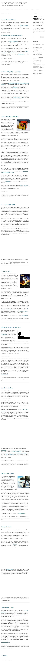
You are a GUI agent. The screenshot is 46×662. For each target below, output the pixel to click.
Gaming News (15, 61)
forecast (5, 598)
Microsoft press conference (21, 453)
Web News (23, 106)
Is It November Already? (37, 54)
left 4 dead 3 (24, 464)
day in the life (3, 646)
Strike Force (10, 477)
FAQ (12, 8)
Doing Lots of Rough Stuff (38, 73)
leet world (11, 379)
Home (2, 8)
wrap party (8, 263)
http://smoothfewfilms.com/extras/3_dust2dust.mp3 (11, 35)
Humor (17, 106)
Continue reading (25, 315)
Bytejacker (15, 87)
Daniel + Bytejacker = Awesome (11, 72)
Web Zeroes (26, 8)
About (7, 8)
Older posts (4, 655)
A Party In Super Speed (8, 204)
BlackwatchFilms (9, 569)
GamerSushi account (17, 451)
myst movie (19, 62)
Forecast (15, 544)
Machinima (25, 195)
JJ (9, 347)
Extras (11, 61)
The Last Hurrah (6, 271)
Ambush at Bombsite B (24, 25)
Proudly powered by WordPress (6, 659)
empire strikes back (7, 517)
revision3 (15, 379)
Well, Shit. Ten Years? (37, 44)
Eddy (9, 64)
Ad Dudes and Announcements (11, 327)
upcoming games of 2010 (18, 97)
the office (23, 598)
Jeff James (7, 507)
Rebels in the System (7, 473)
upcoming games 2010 (20, 107)
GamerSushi (8, 181)
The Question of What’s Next (10, 116)
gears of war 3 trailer (19, 195)
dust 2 (9, 62)
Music (37, 8)
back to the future (24, 318)
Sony (7, 454)
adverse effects (6, 379)
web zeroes (23, 62)
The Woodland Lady (7, 607)
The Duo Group (22, 186)
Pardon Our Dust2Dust (8, 20)
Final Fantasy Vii (13, 62)
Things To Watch (6, 527)
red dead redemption (17, 598)
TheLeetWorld (22, 61)
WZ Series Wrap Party (22, 311)
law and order (15, 464)
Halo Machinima (10, 598)
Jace (19, 350)
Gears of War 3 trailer (24, 185)
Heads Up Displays (7, 388)
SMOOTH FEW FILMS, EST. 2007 (14, 3)
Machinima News (19, 194)
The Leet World (18, 8)
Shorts (32, 8)
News (19, 61)
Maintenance (24, 194)
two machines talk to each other (20, 614)
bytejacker (14, 107)
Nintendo (12, 454)
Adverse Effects (4, 334)
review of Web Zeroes (13, 41)
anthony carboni (9, 107)
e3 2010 (11, 464)
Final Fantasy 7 (21, 54)
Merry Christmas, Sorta (37, 51)
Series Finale (9, 276)
